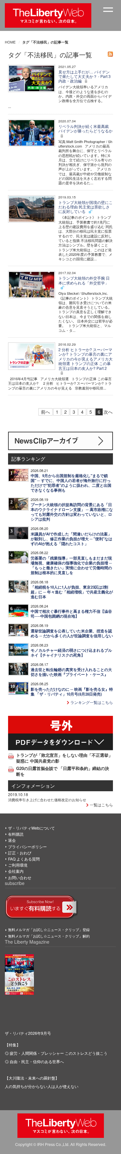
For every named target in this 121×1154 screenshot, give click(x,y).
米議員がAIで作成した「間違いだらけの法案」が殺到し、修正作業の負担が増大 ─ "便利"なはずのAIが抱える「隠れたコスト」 (71, 538)
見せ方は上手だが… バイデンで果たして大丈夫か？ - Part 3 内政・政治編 (84, 76)
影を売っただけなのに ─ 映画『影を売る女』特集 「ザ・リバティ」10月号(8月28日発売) (72, 692)
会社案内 (16, 871)
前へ (45, 412)
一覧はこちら (101, 804)
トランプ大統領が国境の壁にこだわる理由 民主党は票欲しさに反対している (85, 206)
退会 (12, 840)
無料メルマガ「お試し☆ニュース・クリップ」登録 (49, 929)
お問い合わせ (19, 877)
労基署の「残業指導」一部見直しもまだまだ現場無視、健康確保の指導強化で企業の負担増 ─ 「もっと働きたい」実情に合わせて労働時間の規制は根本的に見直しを (71, 565)
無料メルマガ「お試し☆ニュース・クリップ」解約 (49, 935)
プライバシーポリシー (27, 846)
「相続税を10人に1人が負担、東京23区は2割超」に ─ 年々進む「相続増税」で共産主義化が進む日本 (72, 592)
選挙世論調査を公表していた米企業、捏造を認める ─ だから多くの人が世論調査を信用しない (72, 633)
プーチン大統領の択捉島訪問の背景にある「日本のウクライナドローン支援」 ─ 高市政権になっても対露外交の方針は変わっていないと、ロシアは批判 (72, 512)
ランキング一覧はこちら (91, 702)
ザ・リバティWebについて (31, 828)
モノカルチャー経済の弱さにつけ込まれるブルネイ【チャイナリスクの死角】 (71, 653)
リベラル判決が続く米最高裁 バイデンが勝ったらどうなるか (85, 128)
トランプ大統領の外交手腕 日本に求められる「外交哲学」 (84, 280)
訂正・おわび (19, 852)
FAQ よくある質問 (24, 858)
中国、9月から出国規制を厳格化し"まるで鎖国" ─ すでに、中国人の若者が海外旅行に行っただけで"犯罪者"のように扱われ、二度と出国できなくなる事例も (71, 483)
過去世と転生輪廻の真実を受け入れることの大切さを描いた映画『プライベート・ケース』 (71, 672)
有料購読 (16, 834)
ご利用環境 (17, 865)
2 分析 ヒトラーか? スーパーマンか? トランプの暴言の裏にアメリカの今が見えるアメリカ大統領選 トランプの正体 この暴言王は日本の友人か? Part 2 (85, 359)
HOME (10, 41)
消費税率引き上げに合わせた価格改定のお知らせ (47, 799)
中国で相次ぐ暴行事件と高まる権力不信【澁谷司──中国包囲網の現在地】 (71, 614)
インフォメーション (33, 785)
